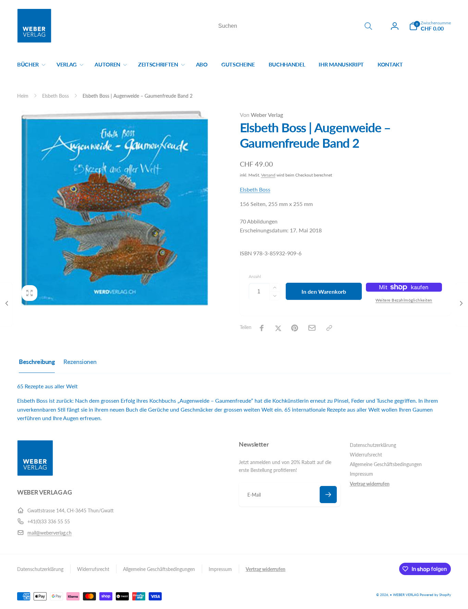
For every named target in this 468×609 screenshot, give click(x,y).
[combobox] (294, 26)
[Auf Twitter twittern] (278, 328)
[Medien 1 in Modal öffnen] (114, 208)
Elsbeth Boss (255, 189)
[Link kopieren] (329, 328)
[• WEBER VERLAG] (35, 474)
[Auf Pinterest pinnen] (294, 328)
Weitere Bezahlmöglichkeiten (403, 300)
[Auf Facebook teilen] (261, 328)
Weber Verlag (261, 114)
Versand (268, 175)
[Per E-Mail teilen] (312, 328)
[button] (430, 26)
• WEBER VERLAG (404, 595)
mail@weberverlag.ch (49, 533)
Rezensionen (80, 361)
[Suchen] (368, 26)
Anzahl (255, 276)
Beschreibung (37, 361)
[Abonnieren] (328, 494)
